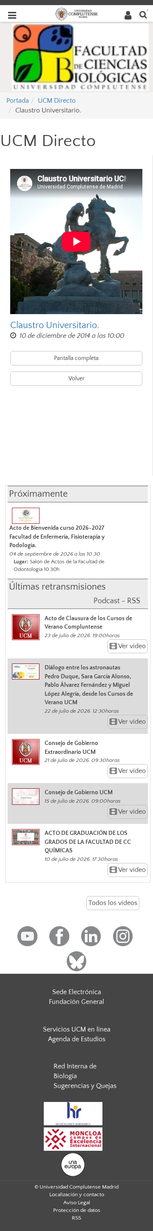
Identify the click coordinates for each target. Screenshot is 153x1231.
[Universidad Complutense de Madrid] (76, 13)
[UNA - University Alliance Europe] (73, 1164)
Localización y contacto (76, 1194)
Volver (76, 378)
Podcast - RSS (117, 601)
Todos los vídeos (112, 903)
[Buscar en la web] (143, 14)
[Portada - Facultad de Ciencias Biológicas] (80, 56)
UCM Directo (57, 100)
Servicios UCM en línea (76, 1029)
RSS (76, 1218)
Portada (17, 100)
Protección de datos (76, 1210)
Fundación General (76, 1002)
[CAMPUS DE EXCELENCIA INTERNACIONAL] (73, 1138)
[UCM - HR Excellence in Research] (73, 1113)
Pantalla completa (76, 358)
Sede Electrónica (76, 992)
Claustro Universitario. (54, 325)
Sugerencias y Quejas (85, 1086)
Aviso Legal (76, 1203)
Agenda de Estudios (76, 1039)
